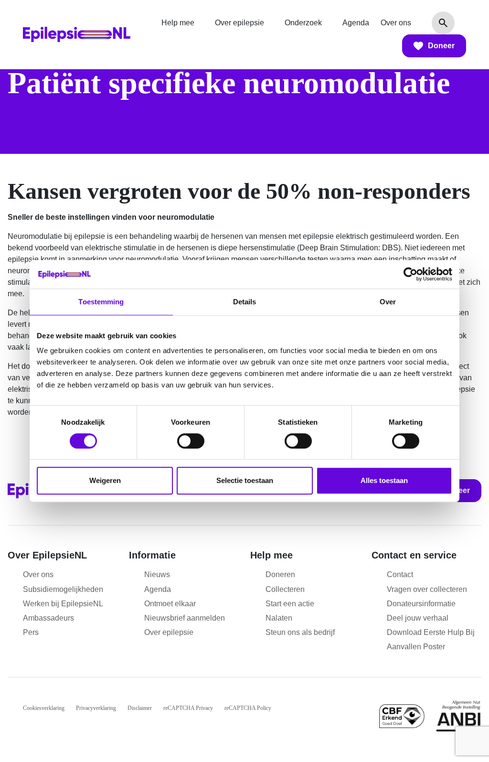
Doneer (441, 46)
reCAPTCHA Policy (247, 708)
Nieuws (157, 574)
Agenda (355, 23)
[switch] (190, 441)
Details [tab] (244, 302)
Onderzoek (303, 23)
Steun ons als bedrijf (300, 632)
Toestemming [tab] (101, 302)
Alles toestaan (384, 480)
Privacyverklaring (96, 708)
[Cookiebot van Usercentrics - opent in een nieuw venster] (410, 274)
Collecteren (285, 589)
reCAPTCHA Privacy (188, 708)
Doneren (280, 574)
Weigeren (105, 480)
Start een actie (290, 604)
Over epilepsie (239, 23)
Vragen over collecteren (427, 589)
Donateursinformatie (421, 604)
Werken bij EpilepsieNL (63, 604)
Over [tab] (388, 302)
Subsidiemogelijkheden (63, 589)
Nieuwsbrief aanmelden (184, 618)
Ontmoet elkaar (170, 604)
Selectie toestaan (244, 480)
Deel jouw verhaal (417, 618)
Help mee (177, 23)
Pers (31, 632)
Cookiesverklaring (43, 708)
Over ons (396, 23)
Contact (400, 574)
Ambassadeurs (48, 618)
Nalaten (279, 618)
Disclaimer (140, 708)
